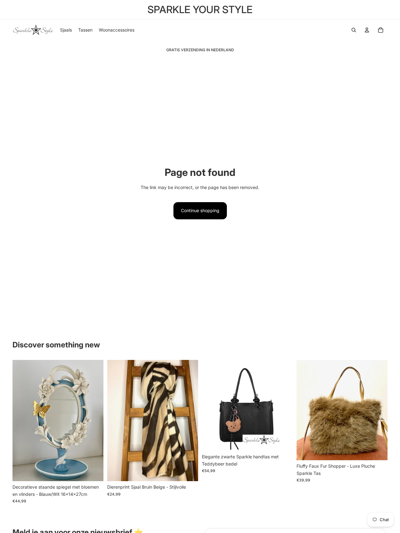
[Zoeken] (354, 30)
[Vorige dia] (21, 420)
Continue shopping (200, 210)
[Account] (367, 30)
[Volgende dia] (94, 420)
